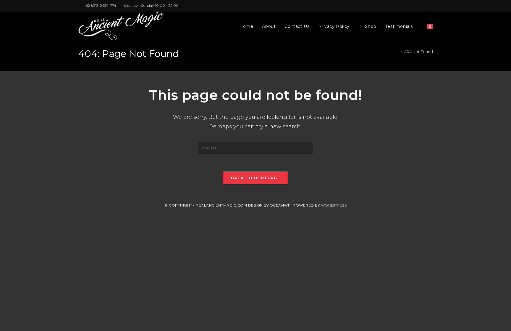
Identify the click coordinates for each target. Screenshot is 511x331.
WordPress (334, 205)
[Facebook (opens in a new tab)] (417, 6)
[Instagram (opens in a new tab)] (424, 6)
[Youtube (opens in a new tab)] (430, 6)
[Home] (397, 51)
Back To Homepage (255, 177)
